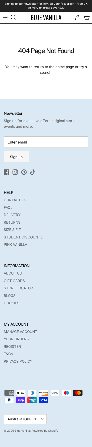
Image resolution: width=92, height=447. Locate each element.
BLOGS (10, 295)
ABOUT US (13, 273)
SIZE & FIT (12, 229)
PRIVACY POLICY (18, 361)
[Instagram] (15, 172)
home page (64, 67)
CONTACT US (15, 200)
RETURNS (12, 222)
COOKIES (11, 303)
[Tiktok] (32, 172)
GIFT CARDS (14, 281)
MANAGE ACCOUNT (20, 331)
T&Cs (8, 354)
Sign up (16, 157)
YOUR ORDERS (16, 339)
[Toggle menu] (5, 17)
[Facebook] (6, 172)
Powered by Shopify (44, 430)
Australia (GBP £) (22, 419)
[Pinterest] (24, 172)
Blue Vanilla (22, 430)
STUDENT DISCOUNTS (23, 237)
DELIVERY (12, 215)
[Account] (76, 17)
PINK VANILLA (15, 244)
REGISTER (12, 346)
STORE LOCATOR (18, 288)
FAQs (8, 207)
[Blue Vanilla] (46, 17)
